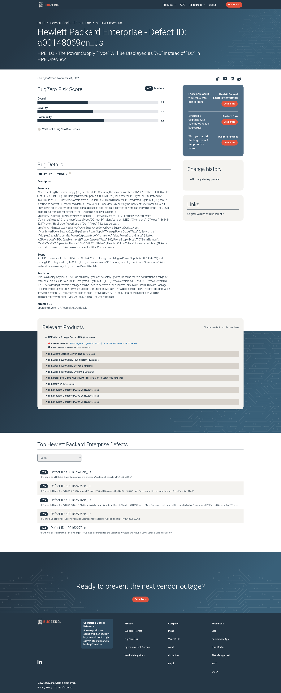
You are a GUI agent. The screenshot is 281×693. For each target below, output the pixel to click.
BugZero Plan (132, 639)
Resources (195, 4)
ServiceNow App (220, 639)
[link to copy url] (217, 79)
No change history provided (206, 179)
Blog (214, 630)
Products (168, 4)
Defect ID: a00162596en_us (70, 514)
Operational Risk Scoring (137, 647)
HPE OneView (131, 343)
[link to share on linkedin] (233, 79)
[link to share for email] (225, 78)
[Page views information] (69, 173)
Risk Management (221, 655)
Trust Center (218, 647)
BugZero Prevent (133, 630)
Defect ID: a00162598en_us (70, 472)
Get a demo (234, 4)
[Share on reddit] (238, 79)
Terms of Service (63, 687)
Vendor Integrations (135, 655)
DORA (215, 671)
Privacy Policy (44, 687)
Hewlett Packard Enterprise (70, 23)
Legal (171, 663)
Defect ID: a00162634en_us (70, 500)
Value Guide (174, 639)
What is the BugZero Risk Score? (61, 129)
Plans (171, 630)
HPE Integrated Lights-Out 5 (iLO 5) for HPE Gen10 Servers (97, 343)
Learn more (229, 103)
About (212, 4)
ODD (182, 4)
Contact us (173, 655)
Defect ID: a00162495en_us (70, 486)
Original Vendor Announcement (205, 213)
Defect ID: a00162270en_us (70, 528)
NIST (214, 663)
